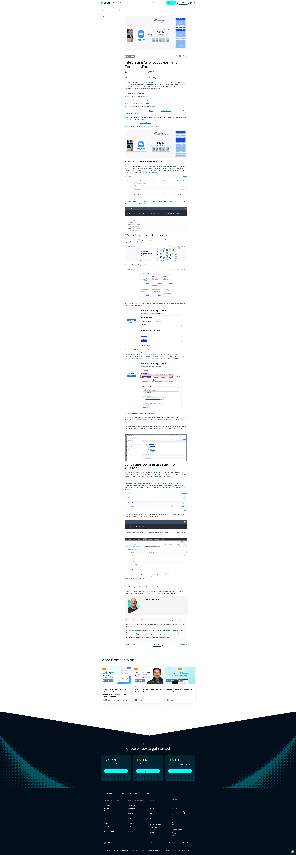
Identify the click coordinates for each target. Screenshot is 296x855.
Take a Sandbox (153, 827)
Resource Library (131, 808)
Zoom (150, 82)
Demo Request (153, 832)
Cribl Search (106, 810)
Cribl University (131, 803)
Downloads (130, 813)
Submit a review (188, 835)
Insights (106, 823)
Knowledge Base (131, 805)
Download (180, 776)
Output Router (155, 472)
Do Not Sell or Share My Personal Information (179, 843)
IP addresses (153, 172)
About (154, 2)
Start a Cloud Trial (148, 776)
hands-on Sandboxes (166, 635)
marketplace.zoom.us (152, 240)
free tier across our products (161, 630)
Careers (151, 805)
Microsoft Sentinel (145, 123)
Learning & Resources (139, 2)
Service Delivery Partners (109, 831)
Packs (129, 826)
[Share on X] (177, 56)
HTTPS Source (148, 168)
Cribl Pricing (106, 826)
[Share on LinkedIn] (180, 56)
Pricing (148, 2)
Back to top (157, 644)
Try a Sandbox (148, 771)
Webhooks (163, 166)
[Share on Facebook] (183, 56)
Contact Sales (153, 835)
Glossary (130, 823)
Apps (105, 818)
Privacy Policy (177, 853)
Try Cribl (182, 2)
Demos (170, 2)
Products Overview (108, 803)
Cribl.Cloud (106, 816)
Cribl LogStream (166, 111)
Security (151, 813)
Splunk (144, 117)
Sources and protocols (156, 574)
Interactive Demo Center (116, 776)
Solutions (115, 2)
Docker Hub (130, 831)
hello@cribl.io (165, 593)
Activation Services (108, 829)
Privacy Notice (161, 843)
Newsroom (152, 808)
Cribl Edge (106, 808)
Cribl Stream (107, 805)
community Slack (178, 630)
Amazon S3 (141, 126)
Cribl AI (105, 821)
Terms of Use (152, 843)
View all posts (148, 603)
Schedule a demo (115, 771)
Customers (129, 2)
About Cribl (152, 803)
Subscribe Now (178, 813)
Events (129, 818)
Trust (151, 816)
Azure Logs (137, 485)
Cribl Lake (106, 813)
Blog (107, 10)
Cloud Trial (152, 829)
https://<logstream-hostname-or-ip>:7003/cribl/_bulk (141, 356)
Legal (151, 818)
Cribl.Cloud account (180, 771)
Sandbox (148, 587)
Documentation (131, 810)
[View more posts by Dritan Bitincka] (134, 605)
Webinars (130, 821)
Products (122, 2)
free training (136, 630)
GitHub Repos (131, 829)
